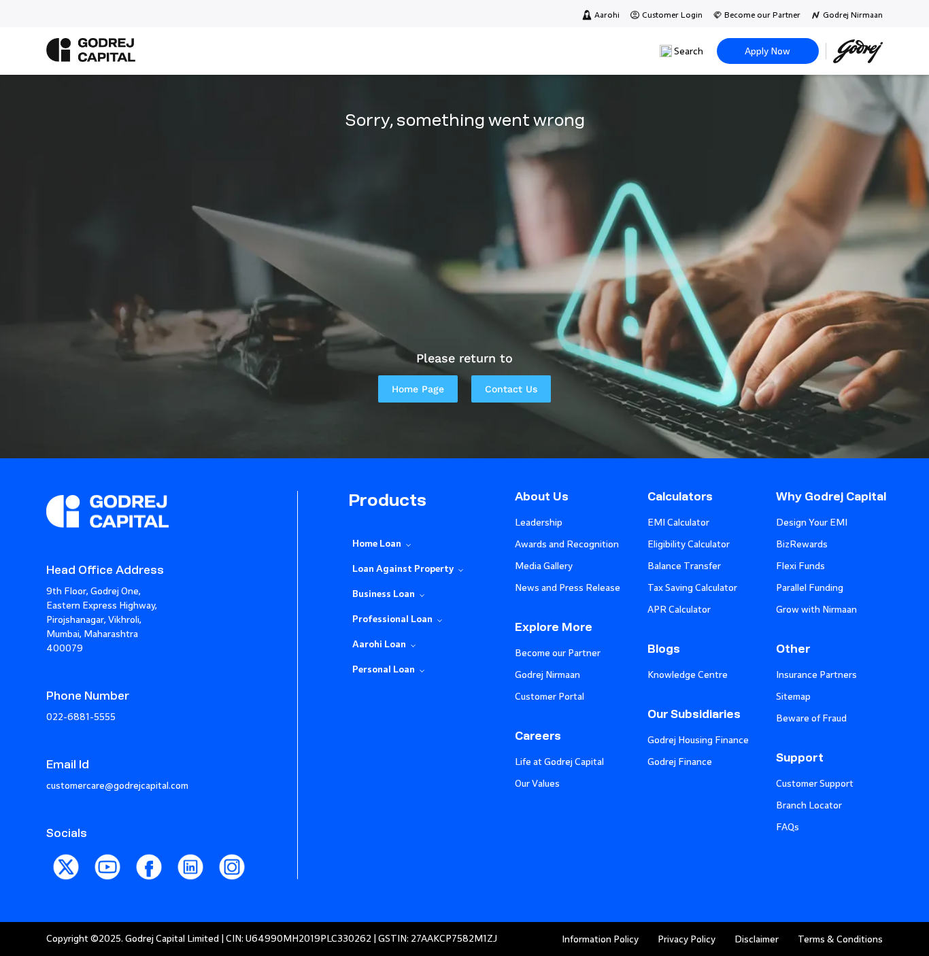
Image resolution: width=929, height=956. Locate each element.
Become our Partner (762, 15)
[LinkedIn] (191, 883)
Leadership (538, 522)
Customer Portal (549, 697)
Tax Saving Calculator (692, 588)
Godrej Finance (679, 762)
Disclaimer (756, 939)
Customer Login (672, 15)
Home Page (418, 388)
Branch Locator (809, 805)
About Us (542, 496)
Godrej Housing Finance (698, 740)
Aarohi (607, 15)
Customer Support (815, 784)
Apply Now (767, 51)
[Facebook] (150, 883)
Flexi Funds (800, 566)
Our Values (537, 784)
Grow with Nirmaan (816, 609)
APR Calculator (679, 609)
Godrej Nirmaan (853, 15)
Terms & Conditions (840, 939)
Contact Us (511, 388)
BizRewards (802, 544)
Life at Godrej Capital (559, 762)
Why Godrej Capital (831, 496)
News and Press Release (567, 588)
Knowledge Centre (687, 675)
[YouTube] (108, 883)
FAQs (787, 827)
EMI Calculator (678, 522)
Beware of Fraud (811, 718)
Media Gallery (544, 566)
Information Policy (600, 939)
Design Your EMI (811, 522)
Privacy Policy (686, 939)
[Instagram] (232, 883)
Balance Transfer (684, 566)
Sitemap (793, 697)
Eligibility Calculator (688, 544)
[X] (67, 883)
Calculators (680, 496)
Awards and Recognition (567, 544)
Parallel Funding (809, 588)
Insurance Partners (816, 675)
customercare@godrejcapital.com (117, 786)
